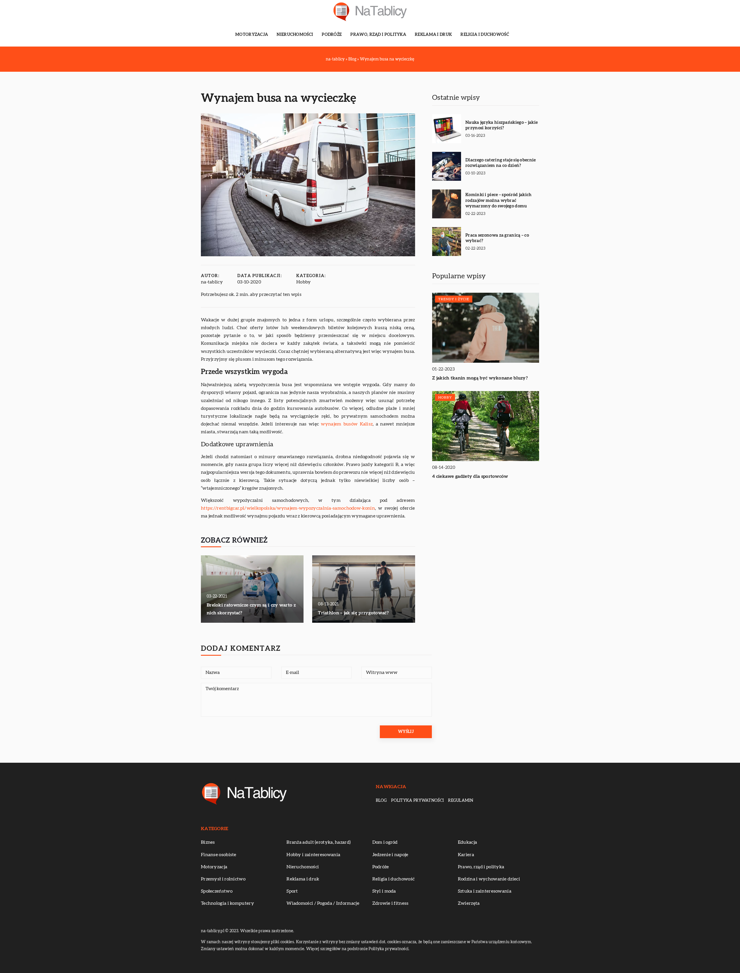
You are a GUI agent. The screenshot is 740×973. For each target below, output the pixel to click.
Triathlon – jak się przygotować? (353, 613)
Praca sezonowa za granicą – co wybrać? (497, 238)
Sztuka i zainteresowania (484, 891)
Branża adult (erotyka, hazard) (318, 842)
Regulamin (460, 801)
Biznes (208, 842)
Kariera (466, 854)
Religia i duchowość (484, 35)
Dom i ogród (385, 842)
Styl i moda (384, 891)
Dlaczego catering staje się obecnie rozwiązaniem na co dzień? (500, 163)
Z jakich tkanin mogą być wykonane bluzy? (480, 378)
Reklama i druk (433, 35)
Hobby (303, 282)
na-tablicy (212, 282)
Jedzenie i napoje (390, 854)
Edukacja (467, 842)
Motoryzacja (251, 35)
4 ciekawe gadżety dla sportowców (470, 476)
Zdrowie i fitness (390, 903)
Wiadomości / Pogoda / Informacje (322, 903)
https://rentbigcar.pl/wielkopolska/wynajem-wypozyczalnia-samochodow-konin (288, 508)
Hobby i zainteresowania (313, 854)
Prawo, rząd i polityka (378, 35)
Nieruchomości (295, 35)
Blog (381, 801)
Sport (292, 891)
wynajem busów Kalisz (347, 424)
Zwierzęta (469, 903)
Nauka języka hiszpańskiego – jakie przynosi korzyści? (501, 125)
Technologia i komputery (227, 903)
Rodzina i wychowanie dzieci (489, 879)
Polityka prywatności (417, 801)
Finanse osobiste (218, 854)
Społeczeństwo (216, 891)
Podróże (332, 35)
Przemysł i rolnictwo (223, 879)
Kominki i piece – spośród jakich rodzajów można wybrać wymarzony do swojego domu (498, 200)
